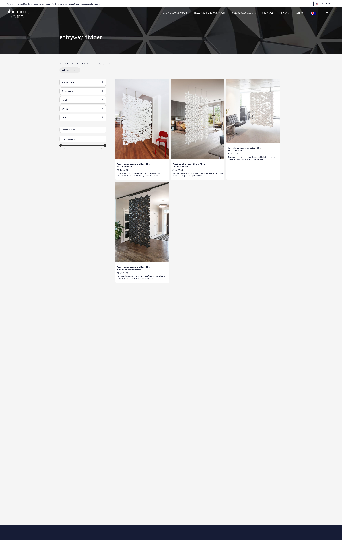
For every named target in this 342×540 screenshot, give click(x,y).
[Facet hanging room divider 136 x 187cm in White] (142, 119)
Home (61, 64)
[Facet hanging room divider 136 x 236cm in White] (197, 119)
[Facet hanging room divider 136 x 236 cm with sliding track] (142, 222)
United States (324, 3)
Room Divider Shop (74, 64)
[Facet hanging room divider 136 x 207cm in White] (253, 111)
